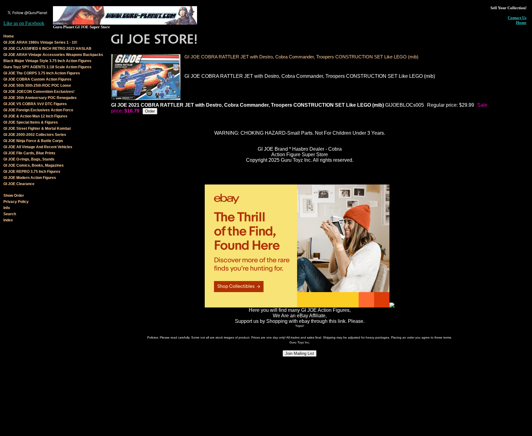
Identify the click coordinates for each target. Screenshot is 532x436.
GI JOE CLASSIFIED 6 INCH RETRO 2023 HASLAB (47, 48)
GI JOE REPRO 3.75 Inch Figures (31, 171)
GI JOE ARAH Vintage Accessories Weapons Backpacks (53, 55)
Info (6, 208)
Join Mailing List (299, 353)
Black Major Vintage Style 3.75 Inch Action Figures (47, 61)
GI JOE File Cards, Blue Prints (29, 153)
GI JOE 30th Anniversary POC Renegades (40, 98)
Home (521, 22)
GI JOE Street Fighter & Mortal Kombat (37, 128)
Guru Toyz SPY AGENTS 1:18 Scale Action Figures (47, 67)
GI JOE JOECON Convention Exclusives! (39, 91)
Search (9, 214)
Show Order (13, 195)
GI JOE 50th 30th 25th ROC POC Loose (37, 85)
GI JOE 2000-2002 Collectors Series (34, 135)
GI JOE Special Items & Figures (30, 122)
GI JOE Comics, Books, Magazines (33, 165)
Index (8, 220)
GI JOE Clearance (18, 184)
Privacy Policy (16, 202)
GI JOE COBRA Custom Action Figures (37, 79)
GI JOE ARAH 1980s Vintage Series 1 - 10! (40, 42)
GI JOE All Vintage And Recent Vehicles (37, 147)
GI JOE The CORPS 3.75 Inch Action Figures (41, 73)
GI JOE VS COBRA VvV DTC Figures (35, 104)
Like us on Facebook (23, 23)
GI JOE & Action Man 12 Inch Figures (35, 116)
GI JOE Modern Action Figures (29, 178)
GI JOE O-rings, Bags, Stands (28, 159)
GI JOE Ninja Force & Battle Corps (33, 141)
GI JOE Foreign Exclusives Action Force (38, 110)
